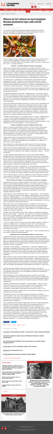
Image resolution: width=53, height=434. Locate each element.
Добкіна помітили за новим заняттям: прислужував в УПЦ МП (11, 377)
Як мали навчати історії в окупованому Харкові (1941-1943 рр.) (20, 346)
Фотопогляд (13, 395)
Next (24, 418)
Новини (5, 9)
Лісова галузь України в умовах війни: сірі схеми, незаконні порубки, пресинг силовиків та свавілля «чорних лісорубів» (13, 373)
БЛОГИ (7, 13)
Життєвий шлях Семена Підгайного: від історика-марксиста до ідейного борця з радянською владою (24, 341)
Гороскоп (44, 11)
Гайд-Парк (46, 9)
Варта (2, 13)
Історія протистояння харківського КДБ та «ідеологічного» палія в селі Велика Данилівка (26, 332)
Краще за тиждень (39, 362)
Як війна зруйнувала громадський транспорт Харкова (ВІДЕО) (19, 354)
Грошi (17, 9)
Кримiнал (22, 9)
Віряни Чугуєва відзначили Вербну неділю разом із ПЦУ (12, 381)
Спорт (27, 9)
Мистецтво (33, 9)
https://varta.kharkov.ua (10, 5)
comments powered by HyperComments (12, 358)
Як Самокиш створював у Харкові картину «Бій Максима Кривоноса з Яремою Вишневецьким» (23, 336)
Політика (12, 9)
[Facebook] (32, 7)
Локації (50, 11)
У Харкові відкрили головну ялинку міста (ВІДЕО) (11, 385)
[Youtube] (35, 7)
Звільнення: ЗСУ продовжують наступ (13, 350)
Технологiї (40, 9)
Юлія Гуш (13, 13)
